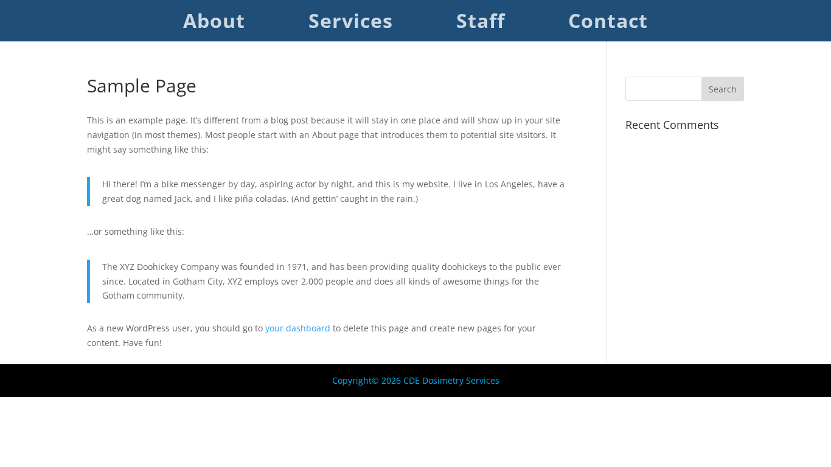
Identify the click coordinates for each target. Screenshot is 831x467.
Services (350, 24)
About (214, 24)
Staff (480, 24)
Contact (608, 24)
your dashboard (297, 328)
